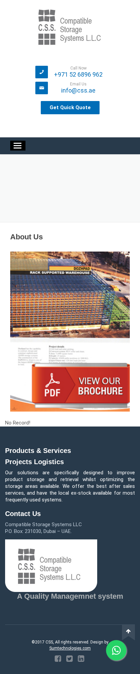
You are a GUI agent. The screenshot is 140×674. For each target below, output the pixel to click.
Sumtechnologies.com (70, 648)
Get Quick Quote (70, 107)
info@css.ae (78, 90)
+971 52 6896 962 (78, 74)
